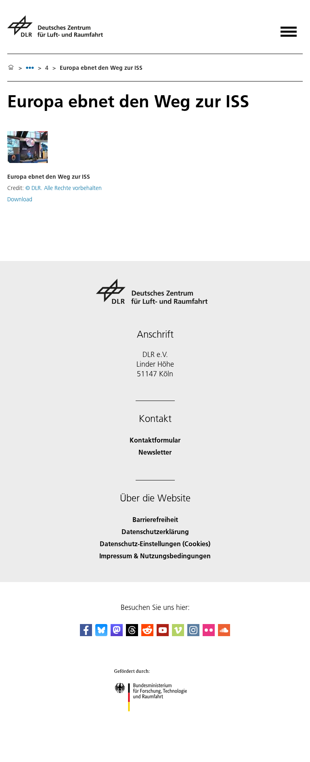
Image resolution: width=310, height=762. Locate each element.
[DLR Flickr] (209, 633)
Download (19, 199)
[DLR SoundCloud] (224, 633)
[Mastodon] (117, 633)
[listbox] (30, 68)
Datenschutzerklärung (155, 531)
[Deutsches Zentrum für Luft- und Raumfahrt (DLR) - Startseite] (58, 29)
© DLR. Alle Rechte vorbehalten (63, 188)
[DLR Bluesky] (101, 633)
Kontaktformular (155, 440)
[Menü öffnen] (288, 29)
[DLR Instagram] (193, 633)
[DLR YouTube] (163, 633)
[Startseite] (11, 68)
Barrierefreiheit (155, 519)
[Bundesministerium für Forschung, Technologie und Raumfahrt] (155, 719)
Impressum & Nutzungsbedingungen (155, 555)
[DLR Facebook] (86, 633)
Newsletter (155, 452)
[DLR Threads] (132, 633)
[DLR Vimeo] (178, 633)
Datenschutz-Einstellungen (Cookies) (155, 543)
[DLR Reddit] (147, 633)
